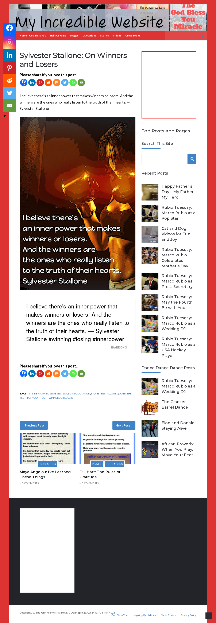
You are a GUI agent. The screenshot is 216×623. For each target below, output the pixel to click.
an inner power (38, 393)
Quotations (89, 35)
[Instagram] (9, 42)
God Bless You (37, 35)
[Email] (81, 82)
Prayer (96, 464)
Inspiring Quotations (144, 615)
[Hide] (5, 116)
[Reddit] (48, 82)
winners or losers (61, 397)
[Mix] (56, 82)
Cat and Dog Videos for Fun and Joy (176, 234)
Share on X (119, 347)
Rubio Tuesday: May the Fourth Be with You (177, 302)
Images (74, 35)
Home (23, 35)
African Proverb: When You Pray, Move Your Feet (178, 449)
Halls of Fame (58, 35)
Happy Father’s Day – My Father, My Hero (178, 192)
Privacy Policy (188, 615)
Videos (117, 35)
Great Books (132, 35)
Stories (104, 35)
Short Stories (168, 615)
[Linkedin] (32, 82)
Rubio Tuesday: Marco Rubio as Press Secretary (177, 281)
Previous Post (35, 425)
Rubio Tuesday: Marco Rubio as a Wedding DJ (179, 323)
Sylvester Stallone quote (108, 393)
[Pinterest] (40, 82)
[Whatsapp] (73, 82)
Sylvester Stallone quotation (70, 393)
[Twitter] (65, 82)
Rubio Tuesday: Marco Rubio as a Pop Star (179, 213)
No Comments (29, 483)
